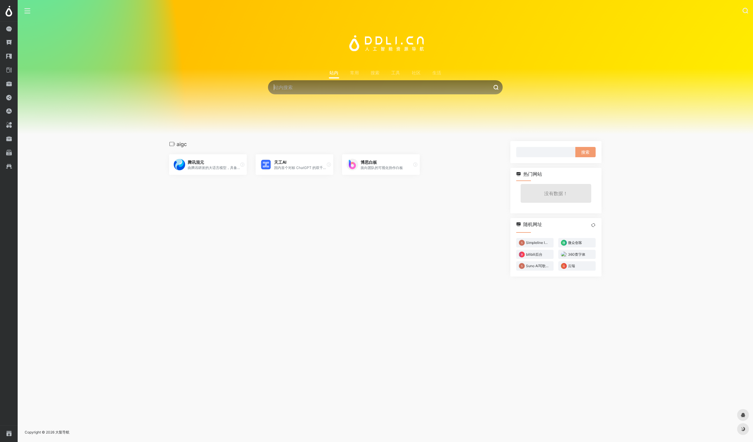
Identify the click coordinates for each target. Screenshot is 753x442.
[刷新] (593, 225)
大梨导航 (62, 432)
